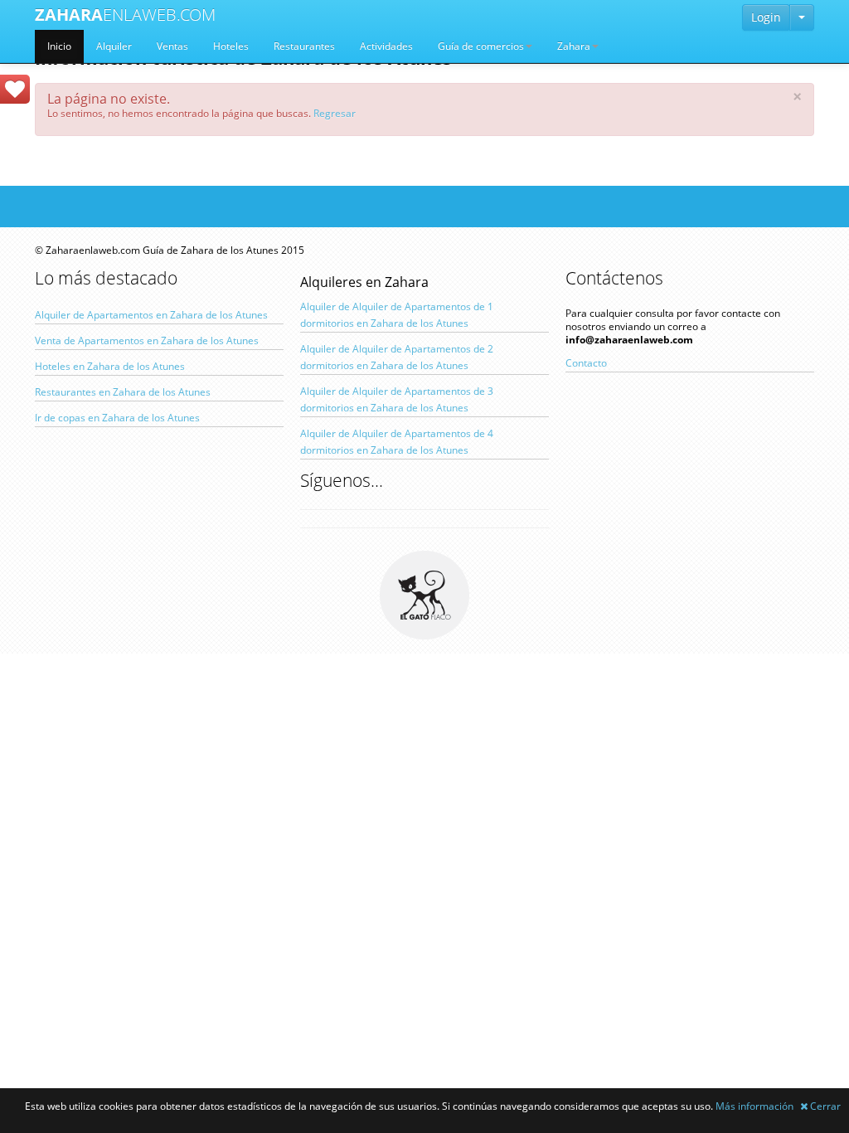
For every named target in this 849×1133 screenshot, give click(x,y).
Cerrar (824, 1106)
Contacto (586, 363)
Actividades (386, 46)
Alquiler (114, 46)
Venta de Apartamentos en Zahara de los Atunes (147, 340)
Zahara (573, 46)
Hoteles (231, 46)
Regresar (334, 113)
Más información (754, 1106)
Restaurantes (304, 46)
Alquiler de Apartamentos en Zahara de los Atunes (151, 315)
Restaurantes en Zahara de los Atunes (123, 392)
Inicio (59, 46)
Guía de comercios (481, 46)
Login (766, 17)
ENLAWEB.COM (125, 14)
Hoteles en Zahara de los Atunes (110, 366)
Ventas (172, 46)
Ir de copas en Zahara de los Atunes (117, 418)
